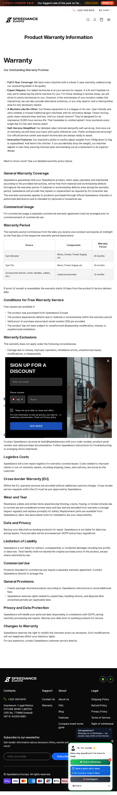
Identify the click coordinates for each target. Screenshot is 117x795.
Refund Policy (99, 705)
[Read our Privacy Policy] (60, 415)
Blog (61, 711)
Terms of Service (100, 717)
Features (63, 717)
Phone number (17, 392)
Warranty (47, 705)
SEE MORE (36, 426)
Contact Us (48, 699)
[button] (88, 19)
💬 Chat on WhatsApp (95, 761)
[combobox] (17, 399)
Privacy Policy (99, 711)
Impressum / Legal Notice (18, 705)
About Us (63, 699)
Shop (106, 3)
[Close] (108, 361)
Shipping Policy (100, 699)
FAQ (60, 705)
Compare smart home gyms (70, 725)
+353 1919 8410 (85, 10)
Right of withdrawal (102, 724)
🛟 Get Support (90, 779)
